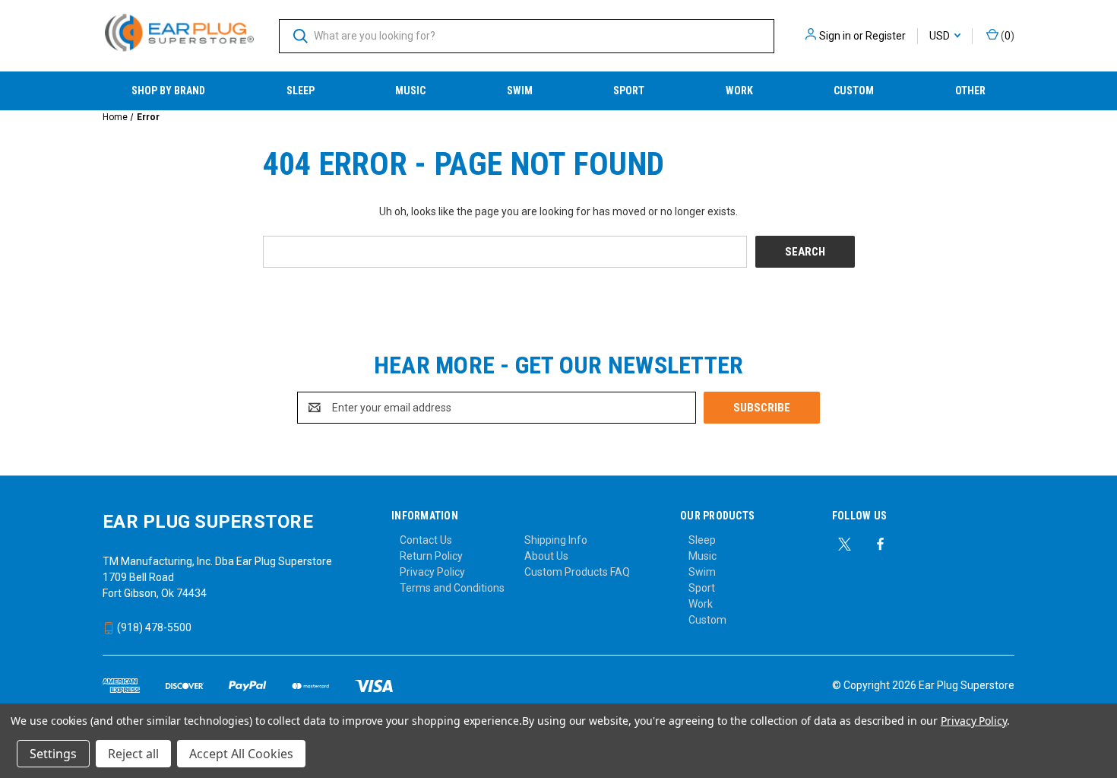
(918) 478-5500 (153, 627)
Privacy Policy (432, 572)
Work (739, 90)
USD (940, 36)
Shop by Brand (168, 90)
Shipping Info (555, 540)
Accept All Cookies (241, 753)
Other (970, 90)
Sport (628, 90)
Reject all (133, 753)
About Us (546, 556)
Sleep (300, 90)
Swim (520, 90)
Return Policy (431, 556)
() (1006, 36)
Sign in (835, 36)
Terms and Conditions (452, 588)
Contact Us (426, 540)
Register (885, 36)
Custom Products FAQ (577, 572)
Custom (854, 90)
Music (410, 90)
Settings (53, 753)
